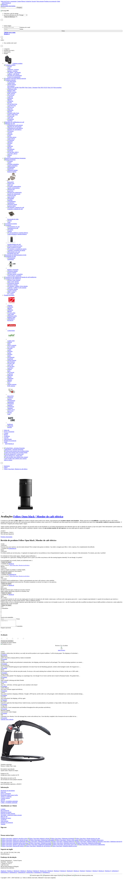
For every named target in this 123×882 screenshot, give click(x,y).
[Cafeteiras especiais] (26, 78)
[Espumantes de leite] (27, 255)
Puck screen (10, 182)
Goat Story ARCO (12, 153)
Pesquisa (19, 7)
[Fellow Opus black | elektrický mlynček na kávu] (14, 838)
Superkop (9, 120)
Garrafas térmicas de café (14, 244)
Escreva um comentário (7, 641)
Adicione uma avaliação (7, 719)
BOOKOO (10, 320)
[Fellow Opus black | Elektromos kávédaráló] (62, 838)
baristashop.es (38, 872)
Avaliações (28, 1)
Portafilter (10, 200)
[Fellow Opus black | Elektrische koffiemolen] (13, 841)
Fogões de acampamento (13, 77)
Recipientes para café (13, 253)
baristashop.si (46, 872)
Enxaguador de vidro (12, 219)
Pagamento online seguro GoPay (9, 795)
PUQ (8, 383)
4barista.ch (108, 871)
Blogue (23, 1)
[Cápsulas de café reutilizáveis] (37, 277)
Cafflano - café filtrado (13, 74)
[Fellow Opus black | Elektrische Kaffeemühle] (42, 840)
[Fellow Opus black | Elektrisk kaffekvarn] (86, 841)
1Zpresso (9, 132)
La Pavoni (10, 96)
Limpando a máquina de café (15, 209)
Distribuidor (10, 168)
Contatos (3, 809)
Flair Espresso (11, 362)
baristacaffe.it (29, 872)
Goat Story (10, 368)
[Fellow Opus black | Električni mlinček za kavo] (64, 846)
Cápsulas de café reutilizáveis (28, 277)
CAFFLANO (11, 340)
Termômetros (10, 203)
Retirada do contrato (6, 812)
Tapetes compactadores (13, 188)
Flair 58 (9, 87)
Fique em (10, 16)
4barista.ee (101, 871)
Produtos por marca (9, 295)
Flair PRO (22, 87)
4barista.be (63, 871)
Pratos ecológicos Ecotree (14, 247)
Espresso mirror (11, 206)
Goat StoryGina (11, 105)
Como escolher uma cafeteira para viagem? (15, 458)
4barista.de (36, 871)
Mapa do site (4, 816)
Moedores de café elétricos (14, 129)
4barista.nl (56, 871)
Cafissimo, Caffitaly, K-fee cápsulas (16, 287)
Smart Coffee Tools (12, 114)
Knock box (10, 191)
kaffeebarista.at (5, 872)
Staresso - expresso (12, 71)
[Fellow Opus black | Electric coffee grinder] (67, 840)
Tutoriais (3, 824)
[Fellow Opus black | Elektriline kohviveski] (63, 843)
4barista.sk (11, 585)
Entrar (63, 31)
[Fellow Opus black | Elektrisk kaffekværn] (63, 841)
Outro (8, 222)
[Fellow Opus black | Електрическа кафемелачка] (91, 844)
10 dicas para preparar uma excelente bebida (15, 452)
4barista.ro (23, 871)
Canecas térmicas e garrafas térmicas (17, 234)
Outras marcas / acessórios (14, 275)
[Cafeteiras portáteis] (23, 63)
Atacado (33, 1)
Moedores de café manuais (14, 126)
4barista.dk (70, 871)
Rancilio (9, 102)
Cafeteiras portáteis (17, 63)
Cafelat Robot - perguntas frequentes (13, 449)
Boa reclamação (5, 810)
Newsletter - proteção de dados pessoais (11, 815)
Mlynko (9, 147)
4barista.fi (82, 871)
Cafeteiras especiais (21, 78)
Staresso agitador (11, 272)
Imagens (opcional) (6, 627)
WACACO (10, 411)
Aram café (10, 117)
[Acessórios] (17, 223)
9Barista (9, 99)
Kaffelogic (10, 424)
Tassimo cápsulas (11, 290)
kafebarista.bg (21, 872)
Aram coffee (10, 314)
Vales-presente (40, 1)
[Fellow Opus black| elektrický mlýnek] (39, 838)
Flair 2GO (50, 87)
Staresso (9, 399)
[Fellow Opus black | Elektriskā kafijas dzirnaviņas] (15, 843)
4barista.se (76, 871)
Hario (8, 156)
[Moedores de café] (24, 122)
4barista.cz (10, 871)
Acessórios (14, 223)
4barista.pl (29, 871)
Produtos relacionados (6, 537)
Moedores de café (19, 122)
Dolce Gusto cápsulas (13, 281)
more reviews (61, 650)
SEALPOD (10, 396)
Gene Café (10, 365)
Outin (8, 68)
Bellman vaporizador (12, 269)
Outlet (58, 1)
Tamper (9, 162)
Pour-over (10, 108)
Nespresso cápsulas (12, 284)
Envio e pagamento (11, 1)
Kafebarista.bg (12, 548)
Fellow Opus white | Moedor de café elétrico (20, 565)
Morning (9, 111)
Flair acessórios (57, 87)
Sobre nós (3, 1)
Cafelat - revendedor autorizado (9, 802)
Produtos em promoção (50, 1)
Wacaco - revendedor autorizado (9, 801)
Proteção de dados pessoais (8, 813)
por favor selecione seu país (11, 15)
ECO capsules (11, 346)
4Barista (9, 308)
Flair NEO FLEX (42, 87)
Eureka (9, 135)
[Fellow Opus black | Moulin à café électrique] (13, 844)
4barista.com (43, 871)
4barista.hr (11, 563)
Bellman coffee (11, 90)
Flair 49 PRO (15, 87)
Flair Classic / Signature (31, 87)
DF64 (8, 343)
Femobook (10, 150)
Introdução (7, 466)
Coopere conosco (5, 798)
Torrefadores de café (12, 228)
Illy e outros (10, 293)
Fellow (9, 144)
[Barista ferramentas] (26, 158)
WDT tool (10, 185)
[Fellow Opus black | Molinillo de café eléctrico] (37, 846)
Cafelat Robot (11, 83)
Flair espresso (11, 86)
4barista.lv (89, 871)
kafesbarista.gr (13, 872)
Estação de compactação (13, 194)
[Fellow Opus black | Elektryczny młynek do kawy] (15, 840)
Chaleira (9, 231)
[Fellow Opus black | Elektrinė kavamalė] (40, 843)
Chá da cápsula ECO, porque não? (13, 455)
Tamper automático (12, 165)
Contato (19, 1)
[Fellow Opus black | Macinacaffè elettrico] (12, 846)
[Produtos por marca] (15, 295)
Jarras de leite (10, 197)
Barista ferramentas (20, 158)
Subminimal (10, 259)
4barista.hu (16, 871)
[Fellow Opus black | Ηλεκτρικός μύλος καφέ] (64, 844)
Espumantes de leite (21, 255)
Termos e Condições (6, 796)
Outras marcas (11, 138)
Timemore (10, 141)
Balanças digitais (11, 171)
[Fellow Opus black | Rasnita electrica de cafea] (87, 838)
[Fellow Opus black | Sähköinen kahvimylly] (110, 841)
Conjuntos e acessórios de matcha (16, 250)
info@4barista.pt (6, 3)
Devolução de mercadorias (8, 790)
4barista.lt (95, 871)
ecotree (9, 349)
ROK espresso (11, 93)
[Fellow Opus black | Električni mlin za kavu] (91, 840)
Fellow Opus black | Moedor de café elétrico (15, 469)
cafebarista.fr (115, 871)
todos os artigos (8, 460)
